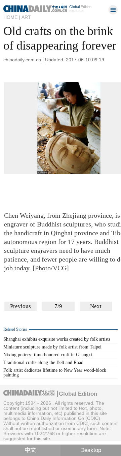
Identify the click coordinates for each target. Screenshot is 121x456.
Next (96, 306)
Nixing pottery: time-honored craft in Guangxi (47, 354)
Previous (20, 306)
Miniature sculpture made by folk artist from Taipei (52, 346)
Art (26, 17)
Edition (80, 7)
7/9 (58, 306)
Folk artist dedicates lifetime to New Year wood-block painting (54, 372)
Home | (11, 17)
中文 (30, 450)
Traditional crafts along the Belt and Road (43, 362)
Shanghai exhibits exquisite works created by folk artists (56, 339)
